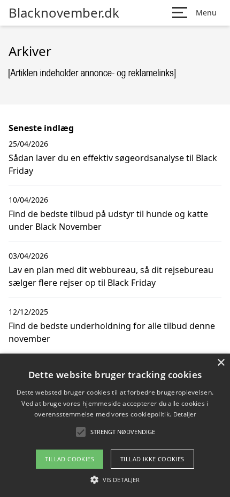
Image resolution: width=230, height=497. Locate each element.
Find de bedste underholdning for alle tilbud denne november (112, 332)
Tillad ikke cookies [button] (152, 459)
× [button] (221, 363)
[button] (115, 479)
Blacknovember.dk (64, 12)
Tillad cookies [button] (69, 459)
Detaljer (184, 414)
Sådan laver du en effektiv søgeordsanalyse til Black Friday (113, 164)
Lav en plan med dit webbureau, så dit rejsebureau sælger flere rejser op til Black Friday (111, 276)
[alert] (115, 425)
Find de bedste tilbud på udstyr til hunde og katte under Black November (108, 220)
